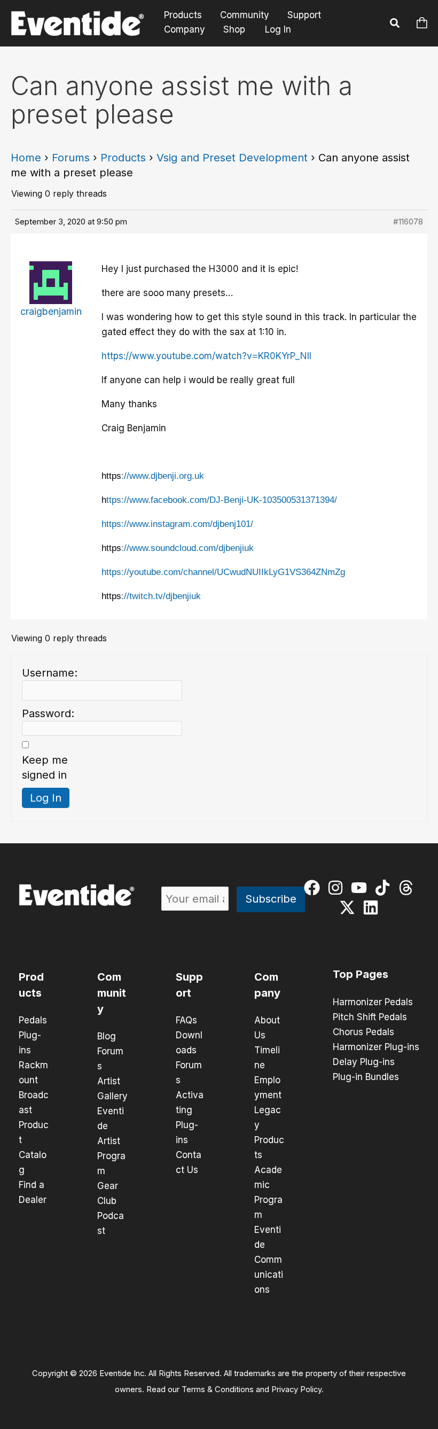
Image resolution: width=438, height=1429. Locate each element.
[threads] (408, 888)
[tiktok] (384, 888)
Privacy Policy (296, 1389)
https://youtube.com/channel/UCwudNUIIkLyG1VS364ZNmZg (223, 572)
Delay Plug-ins (364, 1062)
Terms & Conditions (218, 1389)
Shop (234, 29)
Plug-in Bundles (366, 1076)
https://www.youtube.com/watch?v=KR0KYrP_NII (206, 356)
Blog (106, 1036)
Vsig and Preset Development (232, 157)
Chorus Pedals (363, 1032)
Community (244, 15)
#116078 (408, 221)
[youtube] (361, 888)
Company (184, 29)
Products (183, 15)
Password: (48, 713)
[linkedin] (373, 907)
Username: (49, 672)
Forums (71, 157)
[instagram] (337, 888)
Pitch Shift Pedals (370, 1017)
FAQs (186, 1020)
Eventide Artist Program (111, 1141)
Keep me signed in (45, 767)
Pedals (33, 1020)
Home (26, 157)
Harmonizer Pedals (373, 1002)
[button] (395, 24)
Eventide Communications (268, 1259)
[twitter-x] (349, 907)
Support (304, 15)
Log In (278, 29)
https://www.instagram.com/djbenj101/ (177, 524)
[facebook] (314, 888)
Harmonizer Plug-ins (376, 1047)
